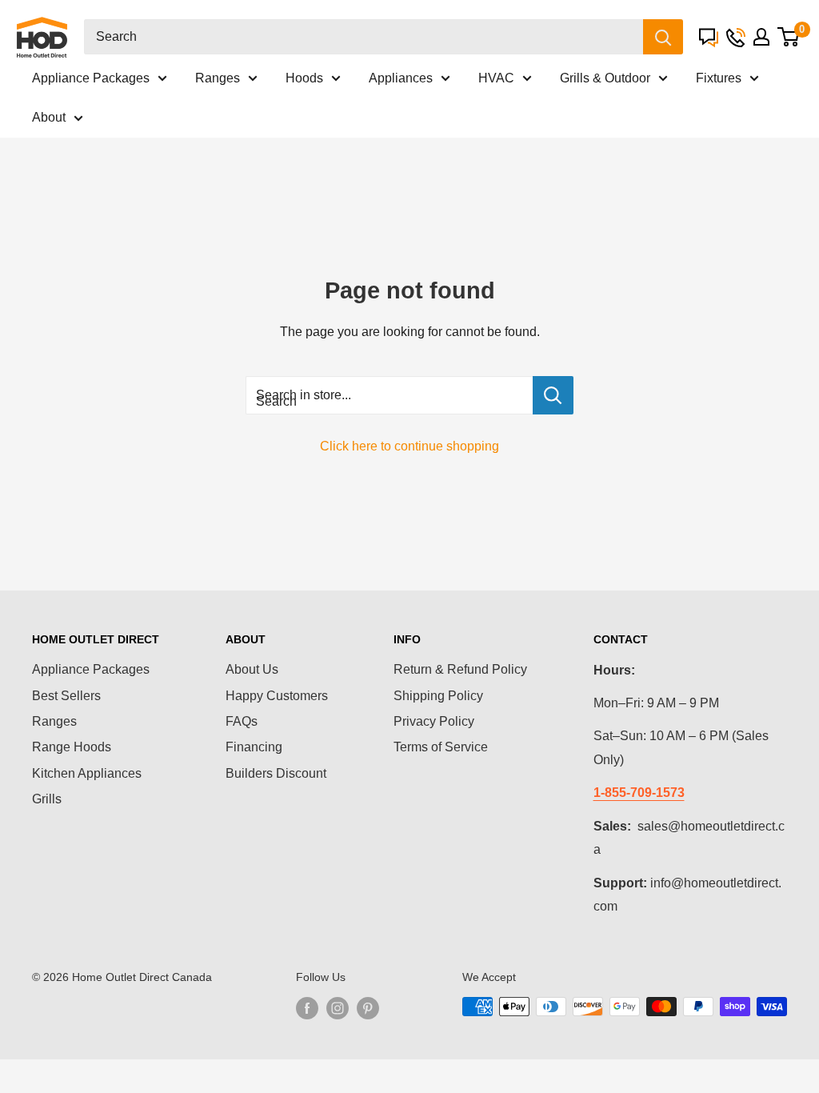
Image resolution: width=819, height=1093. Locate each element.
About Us (252, 669)
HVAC (496, 78)
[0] (788, 36)
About (49, 117)
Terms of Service (441, 747)
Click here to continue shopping (409, 446)
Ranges (217, 78)
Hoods (304, 78)
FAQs (242, 721)
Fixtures (718, 78)
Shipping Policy (438, 696)
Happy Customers (277, 696)
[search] (363, 36)
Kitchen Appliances (87, 773)
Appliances (401, 78)
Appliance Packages (91, 78)
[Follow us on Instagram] (337, 1008)
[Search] (663, 36)
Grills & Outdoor (605, 78)
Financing (254, 747)
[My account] (761, 37)
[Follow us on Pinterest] (368, 1008)
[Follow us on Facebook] (307, 1008)
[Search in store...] (553, 395)
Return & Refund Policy (460, 669)
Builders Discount (276, 773)
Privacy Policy (434, 721)
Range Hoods (71, 747)
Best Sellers (66, 696)
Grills (47, 799)
